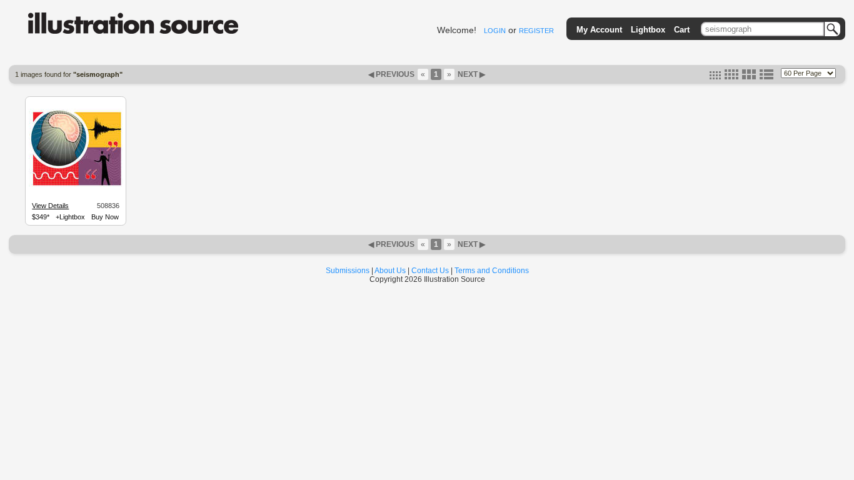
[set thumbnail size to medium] (731, 76)
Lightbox (648, 29)
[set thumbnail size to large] (749, 76)
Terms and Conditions (492, 270)
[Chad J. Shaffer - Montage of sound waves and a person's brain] (76, 185)
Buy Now (105, 217)
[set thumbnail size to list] (766, 76)
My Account (599, 29)
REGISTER (536, 30)
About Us (390, 270)
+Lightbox (70, 217)
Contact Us (430, 270)
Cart (682, 29)
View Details (50, 205)
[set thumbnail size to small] (715, 76)
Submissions (347, 270)
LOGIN (495, 30)
